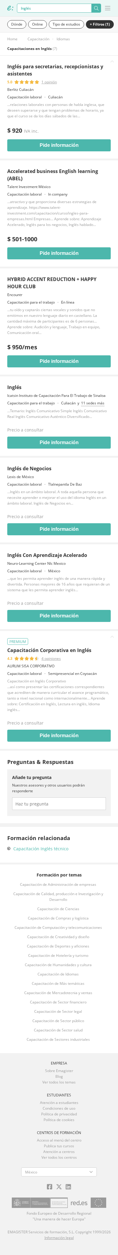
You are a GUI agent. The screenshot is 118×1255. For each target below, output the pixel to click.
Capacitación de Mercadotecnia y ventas (58, 992)
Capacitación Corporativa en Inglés (49, 650)
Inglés (14, 387)
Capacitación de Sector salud (58, 1030)
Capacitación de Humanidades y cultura (58, 964)
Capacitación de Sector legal (58, 1011)
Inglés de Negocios (29, 468)
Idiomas (63, 39)
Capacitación (38, 39)
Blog (59, 1076)
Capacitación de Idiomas (58, 974)
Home (12, 39)
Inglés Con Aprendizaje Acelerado (47, 555)
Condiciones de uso (59, 1108)
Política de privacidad (59, 1114)
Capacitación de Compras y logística (58, 918)
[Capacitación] (10, 8)
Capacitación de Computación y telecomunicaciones (58, 927)
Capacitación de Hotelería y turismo (58, 955)
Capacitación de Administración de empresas (58, 884)
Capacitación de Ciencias (58, 908)
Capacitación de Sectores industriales (58, 1039)
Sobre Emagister (59, 1070)
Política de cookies (59, 1119)
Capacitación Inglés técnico (40, 849)
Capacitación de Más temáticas (58, 983)
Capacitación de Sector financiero (58, 1002)
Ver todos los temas (59, 1082)
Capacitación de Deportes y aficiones (58, 946)
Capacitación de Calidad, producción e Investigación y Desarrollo (58, 896)
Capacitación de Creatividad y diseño (58, 936)
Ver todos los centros (59, 1157)
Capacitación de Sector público (58, 1020)
